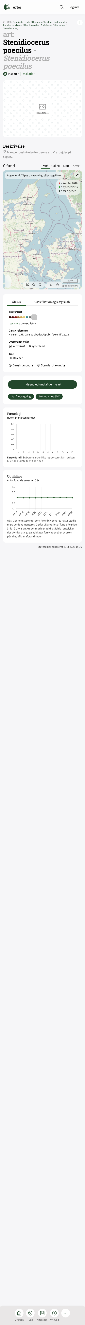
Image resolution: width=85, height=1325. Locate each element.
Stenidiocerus (10, 28)
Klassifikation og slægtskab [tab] (52, 302)
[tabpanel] (42, 339)
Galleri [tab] (55, 166)
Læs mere (14, 324)
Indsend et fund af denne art (42, 384)
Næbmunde (60, 22)
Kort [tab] (45, 166)
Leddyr (28, 22)
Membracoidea (32, 25)
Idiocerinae (60, 25)
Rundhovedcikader (13, 25)
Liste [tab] (66, 166)
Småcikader (47, 25)
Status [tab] (16, 302)
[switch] (27, 285)
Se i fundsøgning (21, 397)
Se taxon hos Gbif (49, 397)
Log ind (74, 7)
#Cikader (27, 74)
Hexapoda (38, 22)
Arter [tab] (76, 166)
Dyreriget (18, 22)
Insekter (49, 22)
